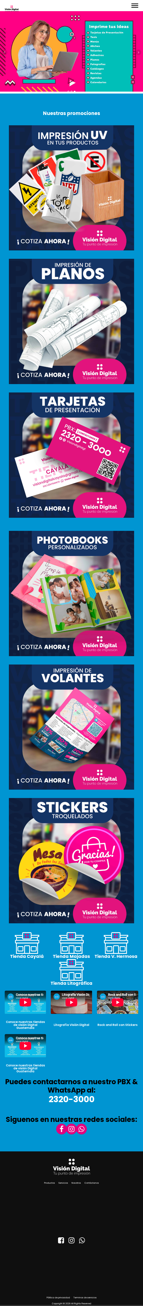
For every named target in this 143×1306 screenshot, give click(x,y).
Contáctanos (91, 1182)
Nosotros (76, 1182)
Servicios (63, 1182)
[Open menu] (134, 5)
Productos (49, 1182)
